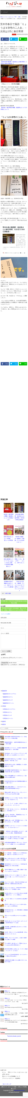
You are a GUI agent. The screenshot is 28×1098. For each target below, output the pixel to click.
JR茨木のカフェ (7, 712)
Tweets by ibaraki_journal (14, 1036)
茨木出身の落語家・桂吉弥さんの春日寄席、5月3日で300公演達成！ (19, 517)
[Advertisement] (14, 325)
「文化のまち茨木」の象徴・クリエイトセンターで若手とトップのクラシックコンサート (19, 586)
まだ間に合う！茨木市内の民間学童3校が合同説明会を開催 (14, 602)
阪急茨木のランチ (8, 700)
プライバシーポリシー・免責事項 (11, 1078)
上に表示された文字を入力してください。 (12, 657)
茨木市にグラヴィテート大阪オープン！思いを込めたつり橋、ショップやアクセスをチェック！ (16, 877)
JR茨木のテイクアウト (9, 709)
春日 (6, 593)
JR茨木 (4, 706)
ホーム (4, 1072)
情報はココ (7, 991)
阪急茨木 (4, 690)
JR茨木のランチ (7, 715)
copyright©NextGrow (19, 1090)
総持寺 (4, 721)
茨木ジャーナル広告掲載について (11, 1076)
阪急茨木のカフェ (8, 697)
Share (7, 39)
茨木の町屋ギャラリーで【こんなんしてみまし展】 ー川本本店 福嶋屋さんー (8, 562)
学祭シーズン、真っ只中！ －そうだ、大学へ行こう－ (19, 561)
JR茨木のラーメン (8, 718)
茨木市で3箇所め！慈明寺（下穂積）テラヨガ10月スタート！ (19, 539)
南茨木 (4, 724)
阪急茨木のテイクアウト (9, 693)
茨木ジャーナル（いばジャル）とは (17, 1072)
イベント (14, 34)
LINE (25, 39)
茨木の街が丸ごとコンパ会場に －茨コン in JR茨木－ (8, 539)
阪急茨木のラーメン (8, 703)
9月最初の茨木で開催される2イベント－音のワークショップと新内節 (8, 584)
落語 (9, 593)
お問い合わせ (5, 1074)
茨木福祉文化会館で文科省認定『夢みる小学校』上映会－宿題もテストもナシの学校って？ (14, 609)
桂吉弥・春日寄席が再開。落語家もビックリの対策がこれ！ (8, 517)
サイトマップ (7, 1084)
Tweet (16, 39)
